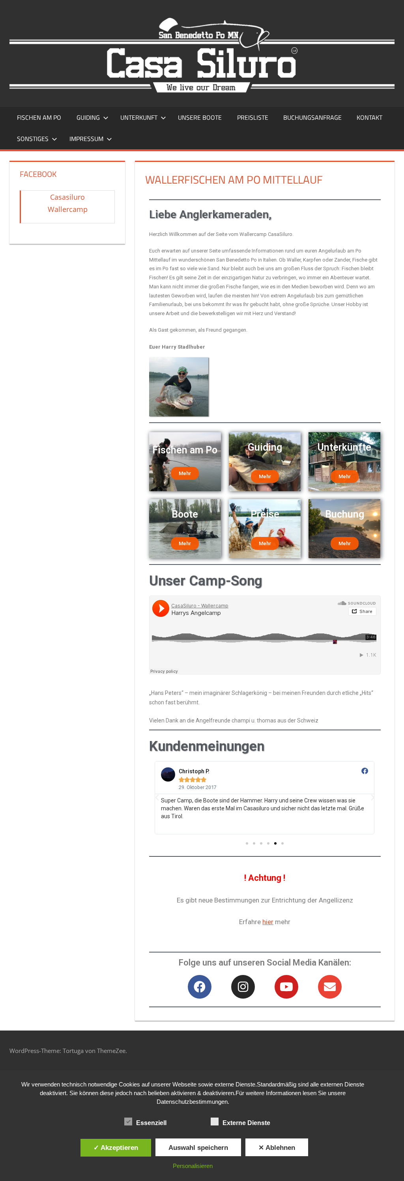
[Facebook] (199, 987)
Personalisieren (193, 1165)
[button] (247, 843)
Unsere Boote (200, 117)
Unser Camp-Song (205, 581)
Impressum (86, 138)
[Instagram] (243, 987)
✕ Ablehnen (276, 1147)
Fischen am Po (39, 117)
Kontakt (369, 117)
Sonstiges (33, 138)
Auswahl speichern (198, 1147)
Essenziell (151, 1123)
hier (267, 922)
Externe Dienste (246, 1123)
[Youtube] (286, 987)
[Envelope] (330, 987)
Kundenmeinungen (206, 746)
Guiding (88, 117)
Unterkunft (138, 117)
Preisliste (252, 117)
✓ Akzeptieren (116, 1147)
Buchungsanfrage (312, 117)
